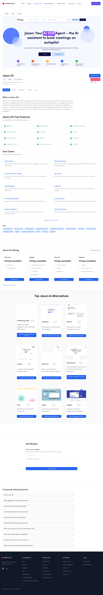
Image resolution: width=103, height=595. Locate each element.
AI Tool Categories (47, 574)
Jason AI (8, 75)
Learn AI (79, 3)
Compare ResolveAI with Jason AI (51, 377)
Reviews (30, 90)
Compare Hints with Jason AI (26, 416)
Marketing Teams (60, 161)
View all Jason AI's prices (9, 285)
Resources (25, 564)
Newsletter (25, 568)
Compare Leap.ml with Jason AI (26, 377)
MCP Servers (46, 571)
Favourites (65, 574)
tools (12, 13)
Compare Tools (67, 571)
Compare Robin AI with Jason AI (76, 335)
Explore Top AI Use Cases (50, 220)
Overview (6, 90)
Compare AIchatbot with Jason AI (51, 335)
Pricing (13, 90)
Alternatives (21, 90)
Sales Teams (9, 161)
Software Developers (12, 199)
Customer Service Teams (13, 174)
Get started (95, 3)
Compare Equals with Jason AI (51, 416)
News (23, 561)
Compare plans (96, 250)
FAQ (36, 90)
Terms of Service (87, 564)
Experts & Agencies (68, 564)
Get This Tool (94, 75)
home (6, 13)
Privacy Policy (87, 561)
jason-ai (19, 13)
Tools (23, 3)
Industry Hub (61, 3)
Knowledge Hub (48, 3)
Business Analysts (11, 209)
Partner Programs (60, 209)
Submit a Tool (38, 3)
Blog (23, 571)
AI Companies (46, 561)
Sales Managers (10, 186)
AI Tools (45, 564)
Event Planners (59, 199)
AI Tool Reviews (26, 574)
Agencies (57, 186)
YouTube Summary (27, 577)
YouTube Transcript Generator (30, 581)
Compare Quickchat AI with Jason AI (76, 377)
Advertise (71, 3)
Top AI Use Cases (47, 577)
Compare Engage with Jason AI (76, 416)
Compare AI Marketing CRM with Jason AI (26, 335)
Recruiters (58, 174)
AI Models (45, 568)
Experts (29, 3)
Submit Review (51, 468)
